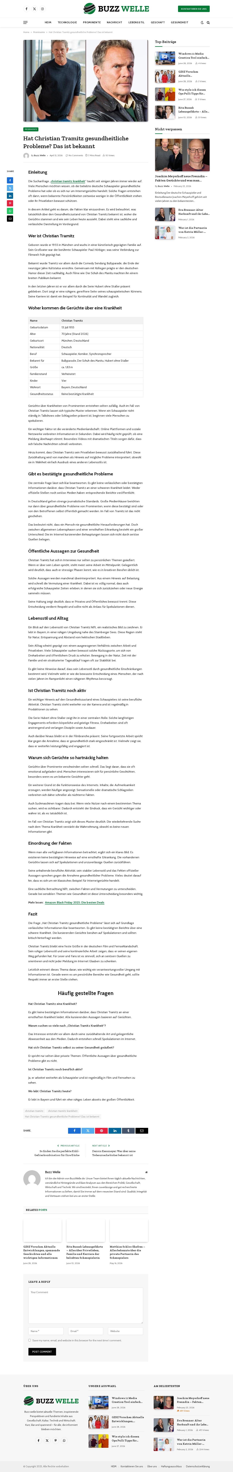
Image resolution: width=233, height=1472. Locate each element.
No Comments (76, 155)
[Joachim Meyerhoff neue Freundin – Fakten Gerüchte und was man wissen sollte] (182, 155)
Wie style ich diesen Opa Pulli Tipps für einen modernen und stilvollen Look (192, 92)
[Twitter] (10, 188)
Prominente (92, 22)
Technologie (67, 22)
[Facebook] (10, 180)
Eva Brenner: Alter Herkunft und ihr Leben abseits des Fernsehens (194, 212)
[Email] (10, 218)
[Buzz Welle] (116, 9)
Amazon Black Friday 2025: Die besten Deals (74, 902)
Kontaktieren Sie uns (194, 8)
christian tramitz (34, 1110)
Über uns (152, 1466)
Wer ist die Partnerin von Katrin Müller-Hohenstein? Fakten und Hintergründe (192, 230)
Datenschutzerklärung (198, 1466)
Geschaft (158, 22)
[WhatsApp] (10, 211)
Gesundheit (179, 22)
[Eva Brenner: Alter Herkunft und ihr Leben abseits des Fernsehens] (165, 214)
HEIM (48, 22)
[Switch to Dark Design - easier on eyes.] (202, 22)
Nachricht (114, 22)
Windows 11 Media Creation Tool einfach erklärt (192, 56)
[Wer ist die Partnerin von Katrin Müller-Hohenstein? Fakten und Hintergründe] (165, 232)
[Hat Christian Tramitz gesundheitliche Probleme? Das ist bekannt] (85, 80)
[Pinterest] (10, 203)
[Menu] (25, 22)
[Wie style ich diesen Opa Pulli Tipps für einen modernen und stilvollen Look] (165, 94)
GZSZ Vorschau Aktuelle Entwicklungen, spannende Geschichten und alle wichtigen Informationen (41, 1252)
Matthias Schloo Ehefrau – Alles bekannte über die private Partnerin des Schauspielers (127, 1252)
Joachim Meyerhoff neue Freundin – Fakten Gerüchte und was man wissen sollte (181, 178)
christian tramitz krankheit (63, 1110)
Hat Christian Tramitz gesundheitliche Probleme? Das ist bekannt (62, 1116)
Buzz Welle (40, 155)
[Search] (208, 22)
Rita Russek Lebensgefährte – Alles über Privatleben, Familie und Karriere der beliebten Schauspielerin (84, 1252)
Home (26, 32)
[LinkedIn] (10, 196)
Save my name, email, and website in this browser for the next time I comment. (77, 1340)
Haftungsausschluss (171, 1466)
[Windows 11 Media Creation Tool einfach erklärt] (165, 58)
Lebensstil (137, 22)
